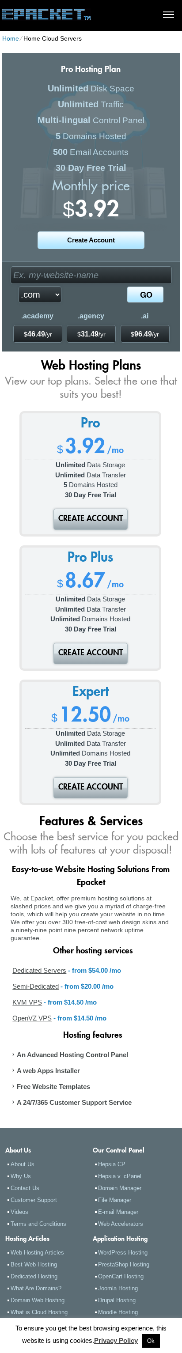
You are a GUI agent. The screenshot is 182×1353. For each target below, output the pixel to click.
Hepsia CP (111, 1164)
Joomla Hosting (118, 1288)
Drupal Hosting (117, 1300)
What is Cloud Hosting (39, 1312)
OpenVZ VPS (32, 1018)
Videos (19, 1212)
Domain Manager (119, 1188)
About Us (22, 1164)
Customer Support (34, 1200)
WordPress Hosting (123, 1252)
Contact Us (25, 1188)
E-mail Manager (118, 1212)
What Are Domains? (36, 1288)
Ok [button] (151, 1341)
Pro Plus (90, 558)
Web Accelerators (120, 1224)
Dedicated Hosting (34, 1276)
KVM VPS (27, 1002)
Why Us (21, 1176)
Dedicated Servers (39, 970)
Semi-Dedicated (35, 986)
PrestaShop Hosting (123, 1264)
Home (10, 38)
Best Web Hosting (34, 1264)
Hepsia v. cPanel (119, 1176)
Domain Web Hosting (37, 1300)
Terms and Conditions (38, 1224)
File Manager (114, 1200)
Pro (90, 424)
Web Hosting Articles (37, 1252)
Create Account (91, 240)
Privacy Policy (116, 1340)
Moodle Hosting (118, 1312)
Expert (90, 693)
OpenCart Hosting (121, 1276)
